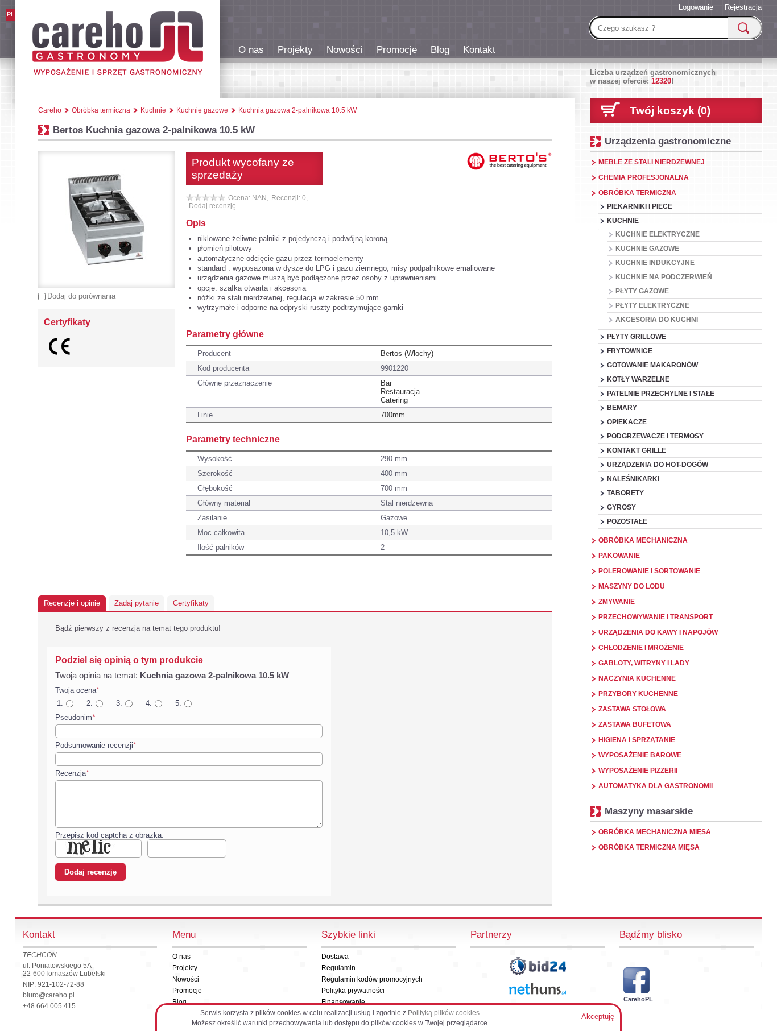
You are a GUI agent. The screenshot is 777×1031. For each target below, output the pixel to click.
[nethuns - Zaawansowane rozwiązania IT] (537, 989)
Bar (386, 383)
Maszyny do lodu (631, 586)
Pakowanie (619, 556)
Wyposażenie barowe (639, 755)
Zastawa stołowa (632, 709)
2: (89, 703)
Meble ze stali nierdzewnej (651, 162)
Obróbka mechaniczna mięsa (654, 832)
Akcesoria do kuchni (656, 320)
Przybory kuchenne (638, 694)
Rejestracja (743, 7)
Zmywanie (616, 602)
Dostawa (335, 956)
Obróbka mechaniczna (643, 540)
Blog (440, 49)
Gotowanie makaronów (652, 365)
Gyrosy (621, 507)
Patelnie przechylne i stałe (660, 394)
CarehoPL (636, 999)
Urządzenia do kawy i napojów (658, 632)
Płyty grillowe (636, 337)
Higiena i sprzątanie (636, 740)
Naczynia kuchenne (637, 678)
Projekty (295, 49)
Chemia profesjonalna (643, 177)
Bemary (622, 408)
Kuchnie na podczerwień (663, 277)
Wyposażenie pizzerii (637, 771)
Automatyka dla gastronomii (655, 786)
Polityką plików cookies (444, 1013)
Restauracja (400, 391)
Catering (394, 400)
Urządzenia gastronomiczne (668, 141)
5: (178, 703)
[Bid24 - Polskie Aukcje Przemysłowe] (537, 966)
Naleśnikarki (633, 479)
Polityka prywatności (353, 991)
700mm (393, 415)
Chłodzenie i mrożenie (641, 648)
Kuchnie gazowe (647, 248)
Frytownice (629, 351)
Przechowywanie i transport (655, 617)
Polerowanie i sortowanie (649, 571)
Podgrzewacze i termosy (655, 436)
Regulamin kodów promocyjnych (372, 979)
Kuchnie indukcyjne (655, 263)
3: (119, 703)
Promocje (397, 49)
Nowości (344, 49)
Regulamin (338, 968)
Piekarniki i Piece (639, 206)
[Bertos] (509, 161)
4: (149, 703)
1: (60, 703)
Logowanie (696, 7)
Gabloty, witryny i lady (643, 663)
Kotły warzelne (638, 379)
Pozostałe (627, 521)
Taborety (625, 493)
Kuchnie (623, 221)
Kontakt (479, 49)
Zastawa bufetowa (634, 724)
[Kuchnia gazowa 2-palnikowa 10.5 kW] (106, 219)
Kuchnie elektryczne (657, 234)
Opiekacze (627, 422)
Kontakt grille (636, 450)
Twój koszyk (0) (670, 111)
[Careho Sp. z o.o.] (117, 45)
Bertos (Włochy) (407, 353)
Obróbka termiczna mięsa (649, 847)
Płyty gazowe (642, 291)
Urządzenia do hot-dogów (657, 465)
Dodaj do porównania (81, 296)
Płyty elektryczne (652, 305)
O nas (251, 49)
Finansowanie (343, 1002)
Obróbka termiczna (637, 193)
